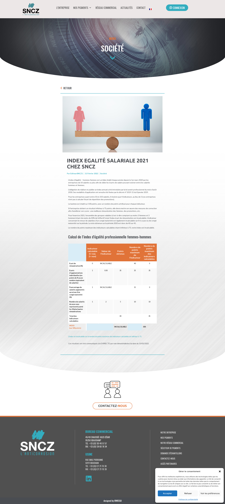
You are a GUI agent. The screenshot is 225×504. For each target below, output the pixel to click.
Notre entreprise (168, 432)
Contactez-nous (168, 458)
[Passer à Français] (150, 9)
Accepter (167, 493)
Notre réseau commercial (172, 442)
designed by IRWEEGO (113, 500)
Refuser (188, 493)
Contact (141, 8)
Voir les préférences (210, 493)
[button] (219, 471)
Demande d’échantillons (171, 453)
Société (112, 48)
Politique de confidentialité (188, 499)
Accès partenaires (169, 463)
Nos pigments (80, 8)
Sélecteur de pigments (170, 448)
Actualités (127, 8)
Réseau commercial (106, 8)
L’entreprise (62, 8)
